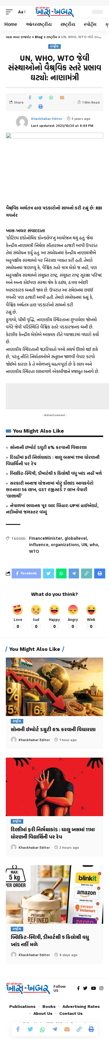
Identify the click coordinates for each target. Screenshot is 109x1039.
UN (84, 544)
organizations (65, 544)
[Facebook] (78, 989)
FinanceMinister (45, 538)
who (94, 544)
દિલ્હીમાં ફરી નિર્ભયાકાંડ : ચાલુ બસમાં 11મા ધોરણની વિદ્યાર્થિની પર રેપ (52, 460)
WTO (34, 551)
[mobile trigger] (11, 12)
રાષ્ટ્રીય (54, 46)
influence (39, 544)
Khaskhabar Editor (46, 118)
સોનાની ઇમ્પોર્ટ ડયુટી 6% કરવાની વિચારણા (48, 447)
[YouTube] (93, 989)
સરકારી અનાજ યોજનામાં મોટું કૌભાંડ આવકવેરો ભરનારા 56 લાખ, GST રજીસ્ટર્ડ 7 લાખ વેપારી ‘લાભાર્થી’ (49, 489)
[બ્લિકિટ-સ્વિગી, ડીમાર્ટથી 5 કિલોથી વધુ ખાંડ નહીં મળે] (54, 894)
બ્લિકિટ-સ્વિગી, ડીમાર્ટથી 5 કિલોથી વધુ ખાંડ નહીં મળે (56, 473)
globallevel (76, 538)
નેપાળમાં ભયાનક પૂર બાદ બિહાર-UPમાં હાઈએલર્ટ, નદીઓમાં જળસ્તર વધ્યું (52, 508)
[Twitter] (85, 989)
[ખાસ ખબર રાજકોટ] (54, 12)
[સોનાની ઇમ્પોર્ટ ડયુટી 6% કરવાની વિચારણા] (54, 687)
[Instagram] (101, 989)
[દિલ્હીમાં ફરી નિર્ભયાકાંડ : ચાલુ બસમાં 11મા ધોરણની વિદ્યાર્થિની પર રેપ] (54, 787)
